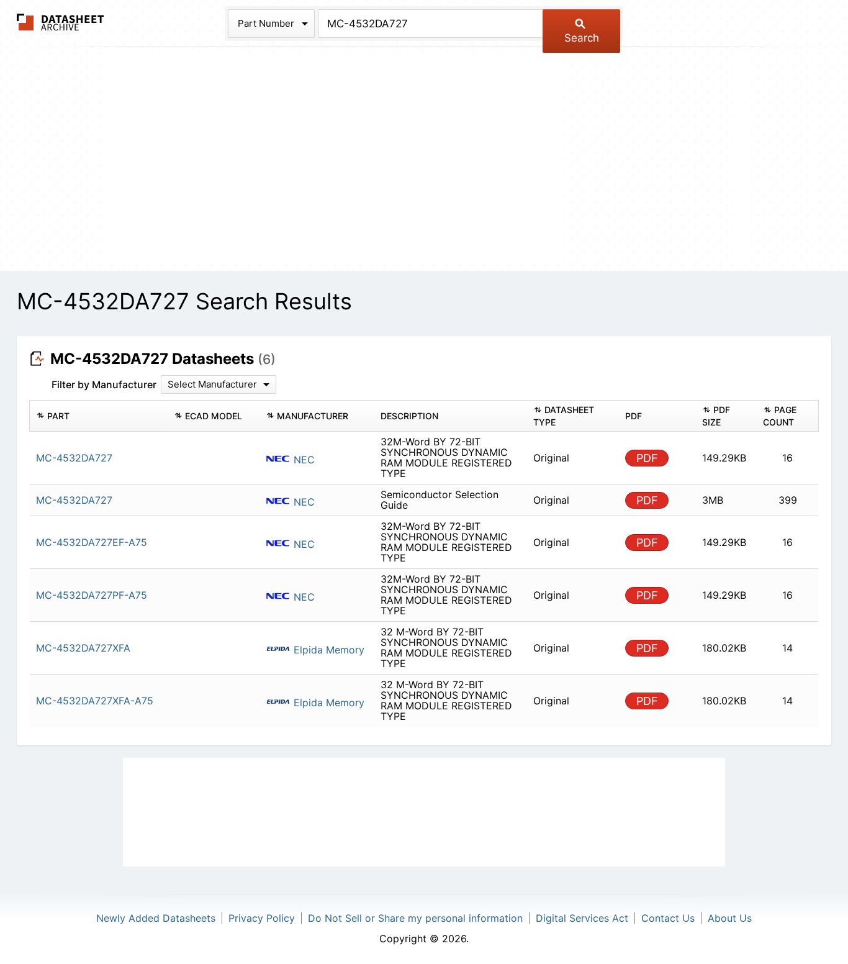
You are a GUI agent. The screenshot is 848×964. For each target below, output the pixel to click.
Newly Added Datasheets (155, 918)
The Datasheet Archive (60, 22)
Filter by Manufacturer (104, 384)
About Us (730, 918)
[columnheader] (99, 416)
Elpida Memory (327, 649)
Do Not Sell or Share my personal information (415, 918)
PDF (647, 458)
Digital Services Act (582, 918)
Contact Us (668, 918)
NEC (303, 459)
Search (581, 38)
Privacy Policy (261, 918)
